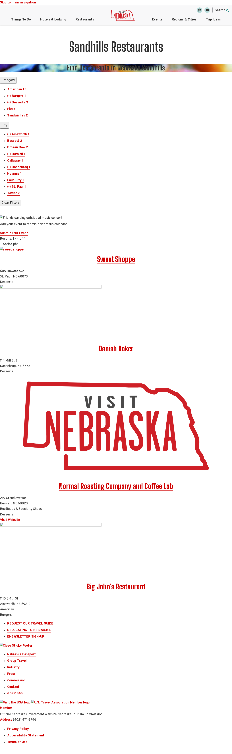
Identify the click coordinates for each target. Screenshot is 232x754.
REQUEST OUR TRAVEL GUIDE (30, 624)
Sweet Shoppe (116, 259)
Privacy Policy (18, 729)
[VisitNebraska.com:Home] (122, 16)
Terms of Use (17, 742)
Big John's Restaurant (116, 586)
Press (11, 674)
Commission (16, 680)
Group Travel (17, 661)
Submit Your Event (14, 233)
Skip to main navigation (18, 3)
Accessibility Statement (25, 736)
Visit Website (10, 520)
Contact (13, 687)
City (4, 125)
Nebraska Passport (21, 654)
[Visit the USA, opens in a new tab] (15, 703)
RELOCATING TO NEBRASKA (29, 630)
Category (8, 80)
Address (6, 720)
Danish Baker (116, 348)
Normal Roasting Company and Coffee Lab (116, 486)
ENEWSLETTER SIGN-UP (25, 637)
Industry (13, 667)
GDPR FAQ (15, 694)
